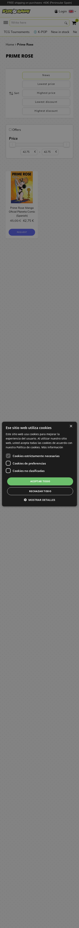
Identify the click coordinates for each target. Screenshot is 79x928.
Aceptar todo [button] (40, 481)
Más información (52, 447)
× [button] (70, 426)
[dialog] (39, 464)
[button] (39, 500)
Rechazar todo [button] (40, 491)
